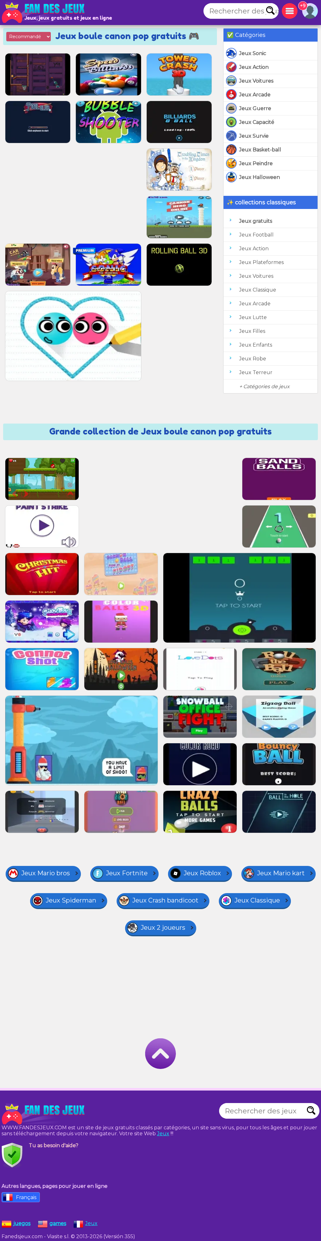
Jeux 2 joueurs (163, 927)
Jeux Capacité (256, 122)
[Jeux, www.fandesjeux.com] (44, 12)
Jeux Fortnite (127, 873)
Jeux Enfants (255, 345)
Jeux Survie (254, 136)
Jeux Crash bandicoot (165, 900)
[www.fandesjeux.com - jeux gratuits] (44, 1114)
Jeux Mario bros (45, 873)
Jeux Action (254, 67)
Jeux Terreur (255, 372)
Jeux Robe (252, 359)
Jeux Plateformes (261, 262)
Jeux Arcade (255, 95)
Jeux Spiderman (71, 900)
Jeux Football (256, 235)
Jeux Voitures (256, 81)
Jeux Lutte (253, 317)
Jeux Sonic (252, 53)
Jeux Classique (257, 290)
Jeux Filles (252, 331)
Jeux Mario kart (281, 873)
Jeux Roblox (202, 873)
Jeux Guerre (255, 108)
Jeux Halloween (259, 177)
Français (26, 1197)
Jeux (163, 1134)
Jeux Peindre (256, 163)
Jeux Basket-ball (260, 150)
